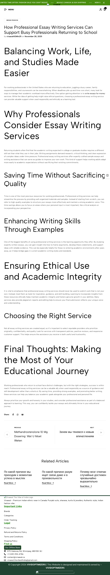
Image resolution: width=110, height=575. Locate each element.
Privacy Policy (10, 528)
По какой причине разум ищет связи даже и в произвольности (57, 475)
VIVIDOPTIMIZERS (55, 568)
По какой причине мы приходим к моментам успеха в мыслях (18, 475)
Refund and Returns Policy (15, 532)
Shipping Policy (10, 541)
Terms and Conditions (13, 537)
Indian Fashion (12, 20)
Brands (7, 511)
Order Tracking (10, 520)
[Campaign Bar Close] (105, 2)
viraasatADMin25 (14, 36)
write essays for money (95, 93)
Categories (9, 515)
